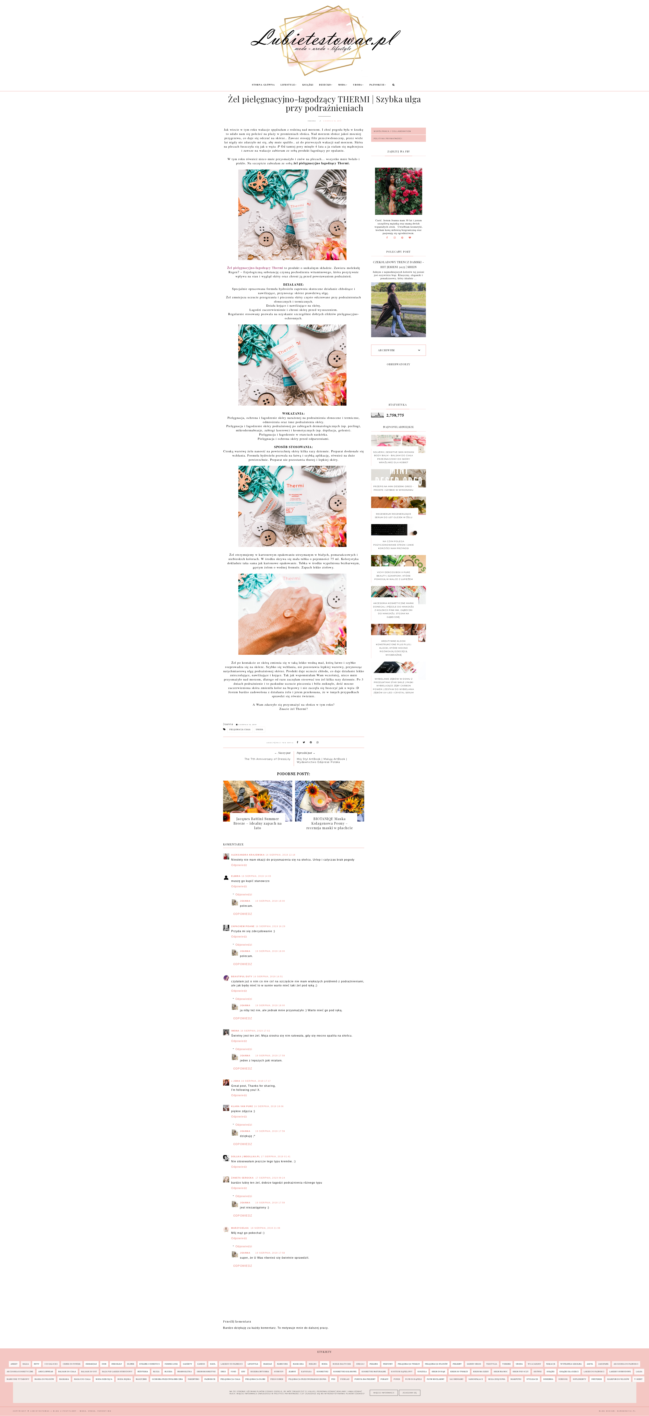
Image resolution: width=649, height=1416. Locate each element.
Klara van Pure (242, 1106)
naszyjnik (141, 1379)
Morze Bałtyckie (342, 1364)
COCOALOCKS (51, 1364)
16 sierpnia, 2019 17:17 (256, 1081)
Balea (26, 1364)
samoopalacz (475, 1379)
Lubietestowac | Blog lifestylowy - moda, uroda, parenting (70, 1411)
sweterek (596, 1379)
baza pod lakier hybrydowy (117, 1372)
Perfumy (388, 1364)
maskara (64, 1379)
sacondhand (456, 1379)
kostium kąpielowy (402, 1372)
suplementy (579, 1379)
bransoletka (184, 1372)
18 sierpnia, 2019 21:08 (265, 1228)
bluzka (168, 1372)
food (233, 1372)
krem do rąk (438, 1372)
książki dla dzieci (569, 1372)
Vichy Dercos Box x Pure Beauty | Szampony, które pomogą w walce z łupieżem (393, 575)
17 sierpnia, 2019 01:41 (276, 1156)
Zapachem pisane (243, 926)
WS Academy (534, 1364)
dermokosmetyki (206, 1372)
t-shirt (638, 1379)
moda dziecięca (104, 1379)
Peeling (374, 1364)
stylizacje (532, 1379)
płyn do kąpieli (413, 1379)
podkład (345, 1379)
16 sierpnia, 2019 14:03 (256, 876)
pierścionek (276, 1379)
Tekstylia (491, 1364)
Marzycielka (240, 1228)
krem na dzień (481, 1372)
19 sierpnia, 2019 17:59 (270, 1055)
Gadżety (187, 1364)
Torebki (506, 1364)
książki (551, 1372)
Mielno (313, 1364)
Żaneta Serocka (243, 1178)
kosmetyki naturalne (374, 1372)
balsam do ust (89, 1372)
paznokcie (210, 1379)
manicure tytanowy (18, 1379)
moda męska (124, 1379)
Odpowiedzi (243, 894)
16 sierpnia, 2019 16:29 (270, 926)
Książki (308, 84)
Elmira (236, 876)
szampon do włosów (618, 1379)
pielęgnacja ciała (240, 729)
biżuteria (143, 1372)
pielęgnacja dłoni (255, 1379)
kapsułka (306, 1372)
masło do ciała (82, 1379)
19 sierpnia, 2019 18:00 (270, 901)
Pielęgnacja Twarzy (409, 1364)
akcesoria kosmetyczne (20, 1372)
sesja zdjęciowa (496, 1379)
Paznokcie (376, 84)
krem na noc (501, 1372)
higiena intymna (259, 1372)
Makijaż (267, 1364)
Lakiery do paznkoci (232, 1364)
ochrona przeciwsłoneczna (167, 1379)
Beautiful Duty (241, 976)
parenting (193, 1379)
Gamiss (201, 1364)
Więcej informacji (383, 1393)
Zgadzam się (410, 1393)
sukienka (548, 1379)
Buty (36, 1364)
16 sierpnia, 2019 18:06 (269, 1106)
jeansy (292, 1372)
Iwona (235, 1031)
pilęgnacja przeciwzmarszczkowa (307, 1379)
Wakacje (550, 1364)
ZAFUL (590, 1364)
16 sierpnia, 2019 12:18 (280, 855)
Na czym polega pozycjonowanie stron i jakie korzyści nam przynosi (393, 544)
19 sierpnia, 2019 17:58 (270, 1253)
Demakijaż (91, 1364)
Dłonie (130, 1364)
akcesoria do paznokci (626, 1364)
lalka (639, 1372)
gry (243, 1372)
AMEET (14, 1364)
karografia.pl (626, 1411)
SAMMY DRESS (474, 1364)
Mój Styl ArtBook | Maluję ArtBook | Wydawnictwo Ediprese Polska (322, 761)
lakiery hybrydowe (620, 1372)
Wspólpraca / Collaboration (392, 131)
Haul (213, 1364)
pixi (333, 1379)
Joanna (245, 901)
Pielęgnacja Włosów (436, 1364)
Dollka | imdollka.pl (245, 1156)
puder (397, 1379)
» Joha (235, 1081)
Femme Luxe (171, 1364)
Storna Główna (263, 84)
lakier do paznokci (594, 1372)
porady (385, 1379)
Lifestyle (288, 84)
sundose (563, 1379)
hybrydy (279, 1372)
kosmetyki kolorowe (345, 1372)
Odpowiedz (239, 865)
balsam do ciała (67, 1372)
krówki (538, 1372)
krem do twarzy (459, 1372)
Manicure (282, 1364)
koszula (422, 1372)
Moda (342, 84)
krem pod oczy (521, 1372)
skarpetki (515, 1379)
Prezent (457, 1364)
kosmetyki (322, 1372)
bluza (156, 1372)
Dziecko (325, 84)
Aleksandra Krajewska (248, 855)
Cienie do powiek (72, 1364)
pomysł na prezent (365, 1379)
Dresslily (117, 1364)
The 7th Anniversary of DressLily (268, 759)
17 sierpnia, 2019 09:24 (270, 1178)
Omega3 (360, 1364)
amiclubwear (45, 1372)
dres (223, 1372)
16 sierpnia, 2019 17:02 (255, 1031)
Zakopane (603, 1364)
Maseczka (298, 1364)
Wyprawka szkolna (571, 1364)
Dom (104, 1364)
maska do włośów (44, 1379)
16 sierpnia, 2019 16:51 (268, 976)
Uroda (357, 84)
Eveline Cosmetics (149, 1364)
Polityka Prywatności (388, 138)
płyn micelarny (435, 1379)
